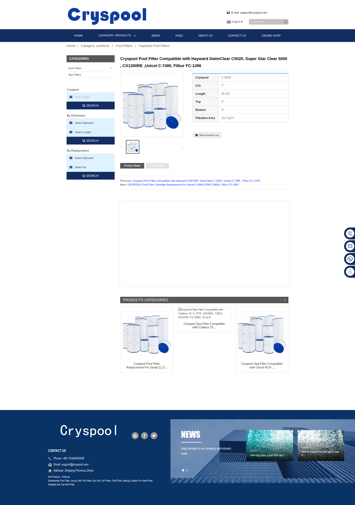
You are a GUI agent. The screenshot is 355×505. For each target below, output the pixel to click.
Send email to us (209, 135)
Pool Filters (124, 46)
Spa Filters (74, 74)
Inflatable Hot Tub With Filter (61, 485)
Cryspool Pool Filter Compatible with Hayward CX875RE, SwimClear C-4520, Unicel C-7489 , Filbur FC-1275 (196, 180)
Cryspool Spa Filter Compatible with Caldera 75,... (204, 325)
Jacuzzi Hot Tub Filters (81, 481)
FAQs (179, 35)
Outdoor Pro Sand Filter (141, 481)
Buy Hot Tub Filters (102, 481)
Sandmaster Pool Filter (58, 481)
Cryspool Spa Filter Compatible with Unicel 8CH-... (262, 365)
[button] (182, 147)
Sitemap (66, 477)
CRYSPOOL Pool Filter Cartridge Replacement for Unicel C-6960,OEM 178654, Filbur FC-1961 (183, 184)
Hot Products (54, 477)
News (156, 35)
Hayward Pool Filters (154, 46)
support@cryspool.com (75, 464)
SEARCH (92, 105)
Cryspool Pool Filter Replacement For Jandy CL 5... (146, 365)
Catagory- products (114, 35)
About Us (205, 35)
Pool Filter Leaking (120, 481)
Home (78, 35)
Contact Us (237, 35)
